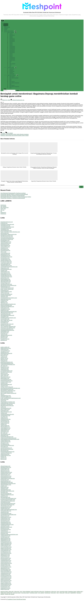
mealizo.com (4, 486)
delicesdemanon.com (6, 411)
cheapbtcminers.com (6, 265)
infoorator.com (4, 399)
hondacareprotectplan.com (8, 499)
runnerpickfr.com (5, 350)
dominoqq (3, 205)
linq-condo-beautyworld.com (8, 393)
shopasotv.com (4, 443)
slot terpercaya (4, 207)
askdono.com (4, 359)
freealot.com (4, 270)
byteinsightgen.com (6, 566)
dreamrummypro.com (6, 472)
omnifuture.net (5, 352)
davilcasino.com (5, 249)
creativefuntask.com (6, 263)
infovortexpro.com (5, 581)
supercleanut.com (5, 273)
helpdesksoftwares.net (7, 222)
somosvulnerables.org (6, 294)
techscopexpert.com (6, 549)
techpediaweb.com (5, 550)
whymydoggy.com (5, 466)
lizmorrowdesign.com (6, 305)
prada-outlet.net (5, 347)
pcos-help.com (4, 354)
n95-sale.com (4, 365)
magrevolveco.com (5, 579)
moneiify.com (4, 492)
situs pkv (11, 591)
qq (1, 211)
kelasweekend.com (6, 455)
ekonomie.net (4, 446)
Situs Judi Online (8, 31)
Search (2, 185)
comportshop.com (5, 440)
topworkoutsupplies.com (7, 238)
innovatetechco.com (6, 553)
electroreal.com (5, 233)
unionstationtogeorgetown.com (9, 266)
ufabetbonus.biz (5, 454)
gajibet (2, 594)
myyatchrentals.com (6, 493)
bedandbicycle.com (6, 274)
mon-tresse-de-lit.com (6, 320)
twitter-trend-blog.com (7, 387)
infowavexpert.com (6, 558)
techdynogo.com (5, 537)
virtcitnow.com (5, 368)
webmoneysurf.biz (5, 419)
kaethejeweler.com (5, 314)
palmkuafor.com (5, 469)
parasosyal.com (5, 512)
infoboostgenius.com (6, 563)
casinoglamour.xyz (5, 428)
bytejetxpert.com (5, 586)
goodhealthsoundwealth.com (8, 514)
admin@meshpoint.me (18, 100)
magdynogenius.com (6, 543)
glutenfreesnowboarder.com (8, 304)
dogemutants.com (5, 519)
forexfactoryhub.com (6, 372)
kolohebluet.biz (5, 420)
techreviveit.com (5, 557)
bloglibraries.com (5, 508)
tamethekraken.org (6, 299)
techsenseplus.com (6, 561)
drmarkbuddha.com (6, 396)
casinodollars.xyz (5, 429)
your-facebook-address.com (8, 326)
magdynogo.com (5, 589)
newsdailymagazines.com (7, 226)
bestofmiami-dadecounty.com (8, 234)
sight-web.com (4, 375)
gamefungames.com (6, 260)
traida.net (3, 406)
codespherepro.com (6, 573)
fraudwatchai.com (5, 250)
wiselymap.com (5, 369)
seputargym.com (5, 244)
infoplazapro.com (5, 555)
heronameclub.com (6, 529)
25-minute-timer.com (6, 261)
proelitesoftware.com (6, 284)
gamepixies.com (5, 278)
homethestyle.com (5, 255)
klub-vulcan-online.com (7, 289)
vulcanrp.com (4, 385)
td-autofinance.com (6, 379)
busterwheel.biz (5, 423)
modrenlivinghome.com (7, 329)
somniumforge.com (6, 507)
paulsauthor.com (5, 525)
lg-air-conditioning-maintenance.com (11, 398)
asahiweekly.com (5, 271)
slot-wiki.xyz (4, 433)
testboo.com (4, 413)
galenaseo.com (4, 435)
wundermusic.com (5, 259)
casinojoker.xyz (5, 430)
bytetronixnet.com (5, 585)
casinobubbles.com (6, 243)
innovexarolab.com (6, 570)
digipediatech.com (5, 539)
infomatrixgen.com (6, 569)
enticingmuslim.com (6, 513)
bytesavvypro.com (5, 565)
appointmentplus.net (6, 448)
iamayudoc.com (5, 268)
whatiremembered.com (7, 392)
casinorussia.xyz (5, 425)
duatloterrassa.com (6, 295)
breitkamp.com (5, 290)
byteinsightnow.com (6, 576)
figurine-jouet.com (5, 325)
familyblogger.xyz (5, 286)
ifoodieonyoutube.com (7, 235)
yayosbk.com (4, 416)
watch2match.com (5, 434)
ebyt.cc (2, 394)
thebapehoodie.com (6, 510)
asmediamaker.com (6, 489)
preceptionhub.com (6, 228)
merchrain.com (4, 332)
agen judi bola (35, 591)
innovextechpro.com (6, 547)
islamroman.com (5, 378)
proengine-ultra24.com (7, 404)
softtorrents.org (5, 292)
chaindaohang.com (6, 395)
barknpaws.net (5, 487)
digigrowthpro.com (6, 348)
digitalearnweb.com (6, 467)
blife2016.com (4, 302)
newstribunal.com (5, 225)
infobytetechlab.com (6, 571)
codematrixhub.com (6, 560)
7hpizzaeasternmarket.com (8, 401)
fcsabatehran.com (5, 518)
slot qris (67, 592)
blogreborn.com (5, 367)
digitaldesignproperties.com (8, 483)
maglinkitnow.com (5, 540)
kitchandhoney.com (6, 408)
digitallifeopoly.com (6, 241)
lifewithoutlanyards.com (7, 405)
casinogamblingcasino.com (8, 500)
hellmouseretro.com (6, 517)
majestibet (73, 592)
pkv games (10, 133)
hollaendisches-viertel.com (8, 403)
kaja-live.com (4, 373)
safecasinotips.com (6, 281)
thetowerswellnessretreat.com (9, 311)
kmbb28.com (4, 334)
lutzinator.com (4, 300)
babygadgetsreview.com (7, 389)
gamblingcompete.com (7, 362)
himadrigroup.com (5, 377)
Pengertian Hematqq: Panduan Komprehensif (13, 198)
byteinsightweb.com (6, 542)
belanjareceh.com (5, 474)
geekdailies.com (5, 331)
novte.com (3, 400)
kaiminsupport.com (6, 473)
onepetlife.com (4, 316)
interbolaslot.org (5, 468)
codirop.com (4, 357)
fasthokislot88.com (6, 280)
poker (3, 133)
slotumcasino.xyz (5, 426)
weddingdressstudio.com (7, 414)
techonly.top (4, 360)
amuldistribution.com (6, 256)
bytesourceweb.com (6, 575)
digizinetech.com (5, 568)
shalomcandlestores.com (7, 494)
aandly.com (4, 457)
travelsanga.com (5, 444)
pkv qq (2, 210)
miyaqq (79, 592)
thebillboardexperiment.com (8, 317)
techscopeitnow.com (6, 584)
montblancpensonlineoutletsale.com (10, 388)
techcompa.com (5, 374)
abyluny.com (4, 337)
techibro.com (4, 383)
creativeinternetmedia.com (8, 364)
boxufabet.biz (4, 322)
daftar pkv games (9, 594)
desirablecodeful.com (6, 527)
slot (10, 87)
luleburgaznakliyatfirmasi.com (9, 509)
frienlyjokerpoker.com (6, 380)
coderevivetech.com (6, 578)
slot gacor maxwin (14, 82)
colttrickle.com (5, 349)
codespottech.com (5, 535)
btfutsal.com (4, 355)
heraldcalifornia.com (6, 275)
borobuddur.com (5, 258)
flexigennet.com (5, 528)
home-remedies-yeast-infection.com (10, 231)
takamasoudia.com (5, 522)
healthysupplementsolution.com (9, 534)
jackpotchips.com (5, 283)
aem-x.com (3, 251)
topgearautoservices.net (7, 324)
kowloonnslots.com (6, 382)
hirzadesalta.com (5, 240)
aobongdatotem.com (6, 230)
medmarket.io (4, 530)
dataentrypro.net (5, 471)
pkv (21, 591)
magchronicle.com (5, 538)
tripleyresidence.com (6, 291)
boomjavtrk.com (5, 339)
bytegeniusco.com (5, 559)
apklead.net (4, 340)
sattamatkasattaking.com (7, 315)
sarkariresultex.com (6, 484)
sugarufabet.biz (5, 321)
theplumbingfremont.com (7, 451)
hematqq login (72, 591)
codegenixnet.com (5, 574)
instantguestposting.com (7, 445)
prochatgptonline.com (6, 370)
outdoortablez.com (6, 532)
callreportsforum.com (6, 335)
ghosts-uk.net (4, 358)
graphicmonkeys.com (6, 276)
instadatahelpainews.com (7, 330)
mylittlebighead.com (6, 269)
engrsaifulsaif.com (5, 264)
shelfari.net (4, 424)
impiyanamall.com (5, 245)
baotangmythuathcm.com (7, 504)
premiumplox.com (5, 415)
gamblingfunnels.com (6, 353)
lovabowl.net (4, 223)
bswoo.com (3, 459)
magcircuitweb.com (6, 548)
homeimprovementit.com (7, 224)
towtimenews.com (5, 502)
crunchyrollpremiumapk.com (8, 498)
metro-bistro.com (5, 409)
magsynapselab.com (6, 544)
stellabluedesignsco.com (7, 524)
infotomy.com (4, 533)
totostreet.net (4, 248)
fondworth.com (5, 479)
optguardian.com (5, 246)
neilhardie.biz (4, 418)
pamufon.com (4, 296)
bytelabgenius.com (6, 552)
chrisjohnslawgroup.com (7, 287)
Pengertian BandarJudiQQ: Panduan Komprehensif (14, 194)
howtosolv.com (5, 410)
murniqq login (64, 591)
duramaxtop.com (5, 520)
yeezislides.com (5, 229)
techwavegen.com (5, 564)
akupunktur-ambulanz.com (8, 390)
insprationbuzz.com (6, 477)
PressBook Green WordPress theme (16, 599)
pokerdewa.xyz (5, 431)
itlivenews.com (4, 450)
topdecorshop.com (5, 441)
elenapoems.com (5, 515)
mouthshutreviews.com (7, 239)
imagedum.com (5, 310)
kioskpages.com (5, 307)
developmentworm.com (7, 449)
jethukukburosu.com (6, 505)
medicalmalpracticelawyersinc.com (10, 439)
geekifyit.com (4, 496)
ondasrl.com (4, 301)
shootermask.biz (5, 421)
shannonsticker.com (6, 476)
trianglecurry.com (5, 309)
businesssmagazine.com (7, 363)
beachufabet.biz (5, 319)
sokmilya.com (4, 336)
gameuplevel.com (5, 254)
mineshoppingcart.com (7, 236)
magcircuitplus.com (6, 583)
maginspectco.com (5, 588)
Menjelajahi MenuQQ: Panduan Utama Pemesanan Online (16, 196)
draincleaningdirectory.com (8, 503)
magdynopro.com (5, 554)
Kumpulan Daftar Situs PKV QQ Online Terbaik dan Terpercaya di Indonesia (42, 12)
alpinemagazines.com (6, 384)
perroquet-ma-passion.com (8, 327)
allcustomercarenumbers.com (8, 285)
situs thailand (26, 591)
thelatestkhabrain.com (7, 482)
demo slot (3, 208)
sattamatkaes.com (5, 497)
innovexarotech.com (6, 580)
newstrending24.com (6, 452)
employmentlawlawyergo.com (8, 438)
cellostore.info (4, 488)
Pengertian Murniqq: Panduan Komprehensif (13, 195)
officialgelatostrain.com (7, 312)
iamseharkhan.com (6, 481)
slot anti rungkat (13, 77)
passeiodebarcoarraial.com (8, 478)
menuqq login (4, 591)
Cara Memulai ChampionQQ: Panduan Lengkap (13, 193)
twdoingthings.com (6, 523)
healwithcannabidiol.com (7, 306)
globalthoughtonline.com (7, 491)
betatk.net (3, 456)
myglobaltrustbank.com (7, 436)
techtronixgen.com (6, 545)
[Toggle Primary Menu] (3, 21)
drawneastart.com (5, 279)
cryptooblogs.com (5, 253)
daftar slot (79, 591)
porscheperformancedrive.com (9, 297)
